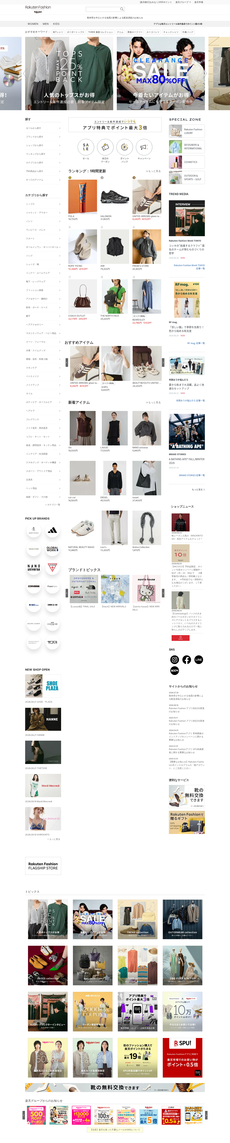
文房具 (29, 488)
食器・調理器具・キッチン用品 (41, 454)
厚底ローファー (134, 41)
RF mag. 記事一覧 (196, 352)
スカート (30, 247)
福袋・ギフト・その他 (37, 505)
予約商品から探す (34, 180)
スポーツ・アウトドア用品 (39, 480)
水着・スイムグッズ (35, 359)
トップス (30, 213)
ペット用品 (31, 497)
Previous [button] (25, 82)
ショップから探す (34, 154)
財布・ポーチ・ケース (37, 316)
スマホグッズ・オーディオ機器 (41, 471)
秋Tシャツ (58, 41)
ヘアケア (30, 419)
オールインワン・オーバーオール (42, 256)
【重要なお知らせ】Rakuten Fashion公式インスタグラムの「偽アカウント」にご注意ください (187, 774)
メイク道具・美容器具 (37, 437)
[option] (77, 82)
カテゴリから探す (34, 171)
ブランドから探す (34, 145)
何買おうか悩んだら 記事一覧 (190, 409)
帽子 (28, 325)
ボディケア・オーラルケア (39, 411)
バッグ (29, 264)
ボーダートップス (75, 41)
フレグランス (32, 428)
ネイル (29, 402)
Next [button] (205, 82)
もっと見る (54, 848)
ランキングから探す (35, 163)
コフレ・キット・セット (38, 445)
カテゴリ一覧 (53, 513)
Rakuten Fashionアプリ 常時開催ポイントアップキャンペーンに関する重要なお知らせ (186, 745)
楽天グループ (182, 11)
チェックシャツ (170, 41)
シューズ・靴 (32, 273)
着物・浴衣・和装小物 (37, 368)
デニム (120, 41)
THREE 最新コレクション (100, 41)
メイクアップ (32, 393)
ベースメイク (32, 385)
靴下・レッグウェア (35, 290)
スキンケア (31, 376)
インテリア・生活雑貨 (37, 462)
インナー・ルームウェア (38, 282)
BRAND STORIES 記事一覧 (192, 484)
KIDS (56, 32)
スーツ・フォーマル (35, 350)
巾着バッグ (187, 41)
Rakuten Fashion (53, 18)
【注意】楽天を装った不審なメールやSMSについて (115, 1138)
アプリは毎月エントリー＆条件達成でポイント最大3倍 (178, 33)
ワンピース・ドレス (35, 238)
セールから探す (33, 137)
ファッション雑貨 (34, 299)
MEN (46, 32)
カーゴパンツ (152, 41)
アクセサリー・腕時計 (37, 307)
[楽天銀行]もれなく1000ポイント (156, 11)
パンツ (29, 230)
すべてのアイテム (34, 188)
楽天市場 (198, 11)
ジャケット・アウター (37, 221)
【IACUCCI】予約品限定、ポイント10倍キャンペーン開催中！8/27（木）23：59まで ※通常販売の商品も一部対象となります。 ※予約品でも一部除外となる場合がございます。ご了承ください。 (187, 585)
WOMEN (33, 32)
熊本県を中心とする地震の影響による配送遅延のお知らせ (115, 26)
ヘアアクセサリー (34, 333)
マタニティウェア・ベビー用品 (41, 342)
